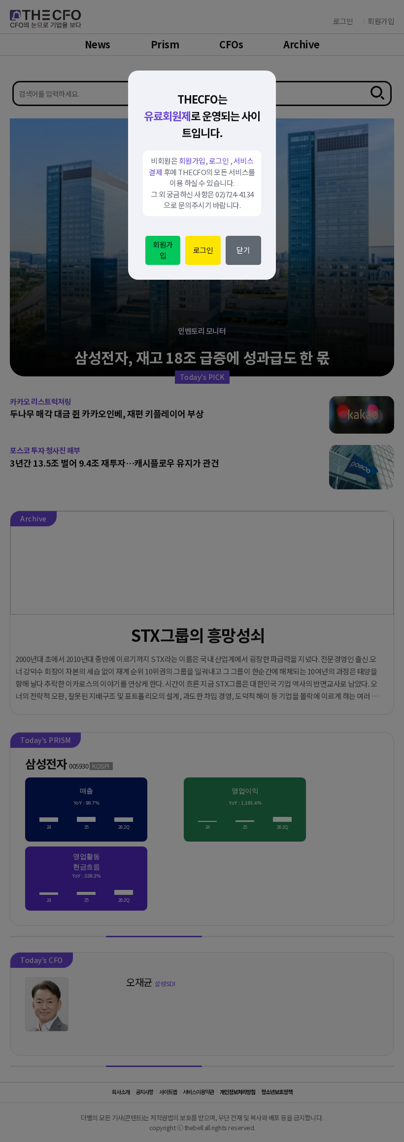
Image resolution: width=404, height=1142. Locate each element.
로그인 (203, 250)
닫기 (243, 250)
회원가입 (163, 250)
